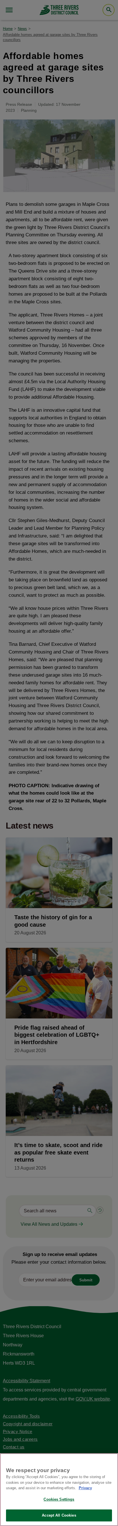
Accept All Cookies (59, 1515)
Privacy (85, 1488)
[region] (59, 1489)
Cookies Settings (59, 1499)
